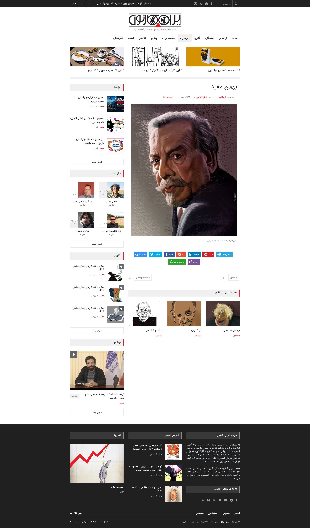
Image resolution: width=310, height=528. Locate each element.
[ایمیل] (201, 3)
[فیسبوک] (211, 3)
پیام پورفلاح (117, 487)
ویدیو (154, 38)
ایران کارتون (202, 97)
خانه (234, 38)
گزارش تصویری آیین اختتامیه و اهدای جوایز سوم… (119, 3)
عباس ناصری (82, 231)
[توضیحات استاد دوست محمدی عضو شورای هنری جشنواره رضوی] (97, 370)
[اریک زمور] (184, 313)
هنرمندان (118, 38)
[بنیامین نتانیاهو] (145, 313)
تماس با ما (74, 521)
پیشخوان (170, 38)
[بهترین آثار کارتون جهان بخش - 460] (115, 314)
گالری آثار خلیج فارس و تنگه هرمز (106, 70)
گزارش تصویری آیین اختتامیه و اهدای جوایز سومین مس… (145, 468)
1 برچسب (170, 97)
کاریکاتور (222, 97)
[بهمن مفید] (184, 170)
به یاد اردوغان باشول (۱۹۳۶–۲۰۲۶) (147, 489)
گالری (197, 38)
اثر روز (186, 38)
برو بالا (78, 513)
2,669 (74, 396)
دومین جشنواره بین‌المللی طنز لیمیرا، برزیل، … (89, 99)
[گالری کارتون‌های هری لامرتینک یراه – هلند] (155, 56)
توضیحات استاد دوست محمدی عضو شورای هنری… (104, 396)
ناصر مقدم (111, 202)
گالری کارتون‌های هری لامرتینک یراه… (162, 70)
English (104, 521)
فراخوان (223, 38)
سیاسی (200, 513)
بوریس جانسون (232, 330)
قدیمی (142, 38)
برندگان (209, 38)
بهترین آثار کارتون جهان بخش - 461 (87, 289)
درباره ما (94, 521)
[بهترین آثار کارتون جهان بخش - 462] (115, 272)
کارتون (121, 492)
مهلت (102, 106)
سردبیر (84, 521)
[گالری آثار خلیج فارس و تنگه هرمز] (97, 56)
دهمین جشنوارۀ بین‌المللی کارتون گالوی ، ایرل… (87, 120)
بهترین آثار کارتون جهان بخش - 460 (87, 310)
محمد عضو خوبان (143, 277)
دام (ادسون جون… (111, 231)
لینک (131, 38)
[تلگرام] (207, 4)
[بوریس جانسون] (223, 313)
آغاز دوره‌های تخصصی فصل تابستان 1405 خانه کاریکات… (146, 447)
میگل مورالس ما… (82, 202)
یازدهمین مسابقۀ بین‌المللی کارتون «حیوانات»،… (90, 141)
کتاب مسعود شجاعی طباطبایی (224, 70)
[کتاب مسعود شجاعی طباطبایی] (213, 56)
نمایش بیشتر (97, 162)
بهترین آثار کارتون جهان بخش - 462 (87, 268)
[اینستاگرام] (195, 3)
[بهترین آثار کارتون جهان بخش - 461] (115, 293)
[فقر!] (97, 463)
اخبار (160, 454)
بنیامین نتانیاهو (154, 330)
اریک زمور (196, 330)
